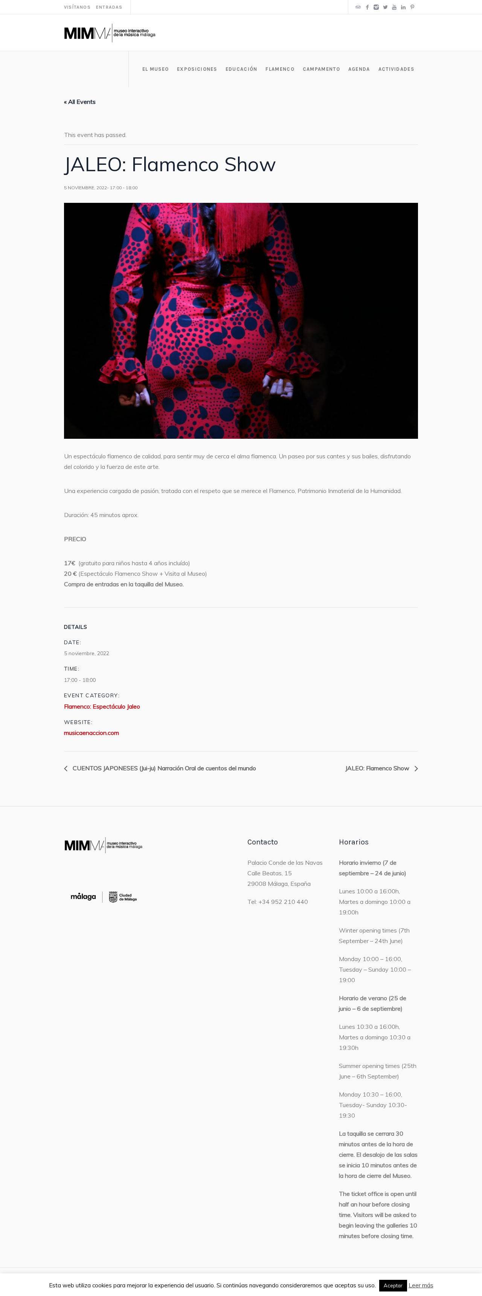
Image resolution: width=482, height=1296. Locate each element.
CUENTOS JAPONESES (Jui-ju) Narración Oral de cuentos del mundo (163, 768)
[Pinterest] (412, 7)
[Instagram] (376, 7)
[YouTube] (394, 7)
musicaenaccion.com (91, 732)
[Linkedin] (403, 7)
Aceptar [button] (393, 1285)
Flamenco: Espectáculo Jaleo (102, 706)
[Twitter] (385, 7)
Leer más (421, 1285)
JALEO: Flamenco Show (378, 768)
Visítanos (77, 7)
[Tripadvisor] (358, 7)
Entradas (109, 7)
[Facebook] (367, 7)
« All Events (80, 101)
